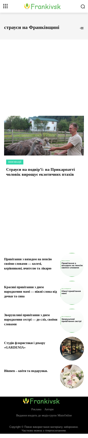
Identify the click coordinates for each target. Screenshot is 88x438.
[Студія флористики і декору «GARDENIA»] (72, 349)
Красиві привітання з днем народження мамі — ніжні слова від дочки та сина (30, 291)
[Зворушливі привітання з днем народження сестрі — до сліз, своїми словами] (72, 321)
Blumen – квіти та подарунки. (26, 371)
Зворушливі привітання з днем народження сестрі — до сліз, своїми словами (30, 319)
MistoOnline (65, 415)
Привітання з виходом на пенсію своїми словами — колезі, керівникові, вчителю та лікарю (28, 263)
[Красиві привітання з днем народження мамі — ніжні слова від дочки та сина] (72, 293)
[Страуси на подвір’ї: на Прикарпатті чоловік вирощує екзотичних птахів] (44, 136)
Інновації (14, 162)
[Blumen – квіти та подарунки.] (72, 376)
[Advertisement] (44, 73)
